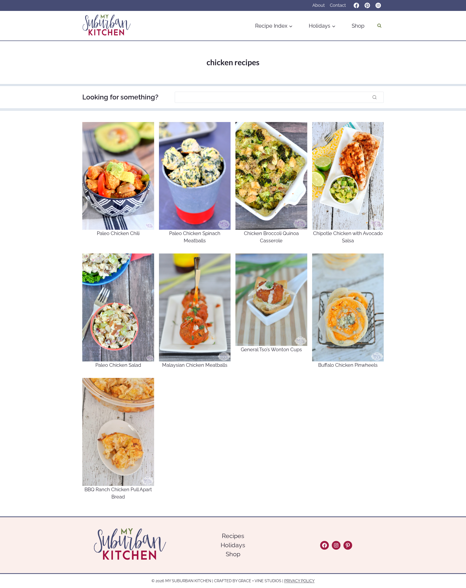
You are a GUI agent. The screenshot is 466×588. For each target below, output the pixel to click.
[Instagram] (378, 5)
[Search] (374, 97)
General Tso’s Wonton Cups (271, 349)
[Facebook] (356, 5)
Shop (358, 26)
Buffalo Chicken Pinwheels (348, 365)
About (318, 5)
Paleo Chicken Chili (118, 233)
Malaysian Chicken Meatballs (194, 365)
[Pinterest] (367, 5)
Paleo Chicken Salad (118, 365)
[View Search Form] (379, 25)
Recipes (233, 535)
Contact (338, 5)
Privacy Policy (299, 581)
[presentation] (118, 176)
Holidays (233, 545)
